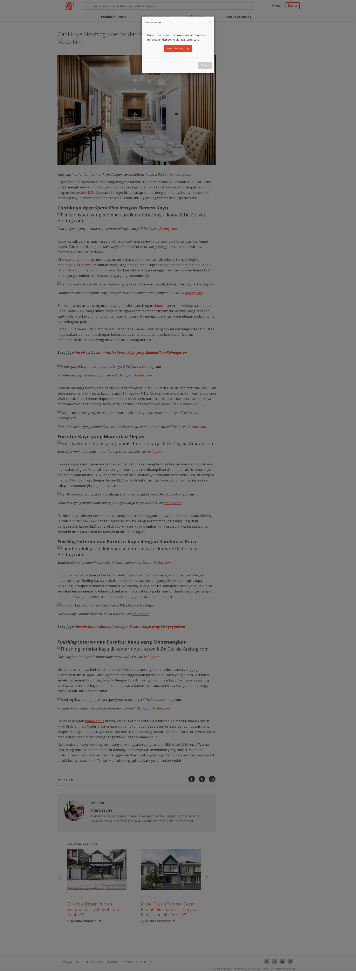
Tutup (205, 65)
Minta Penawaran (178, 48)
